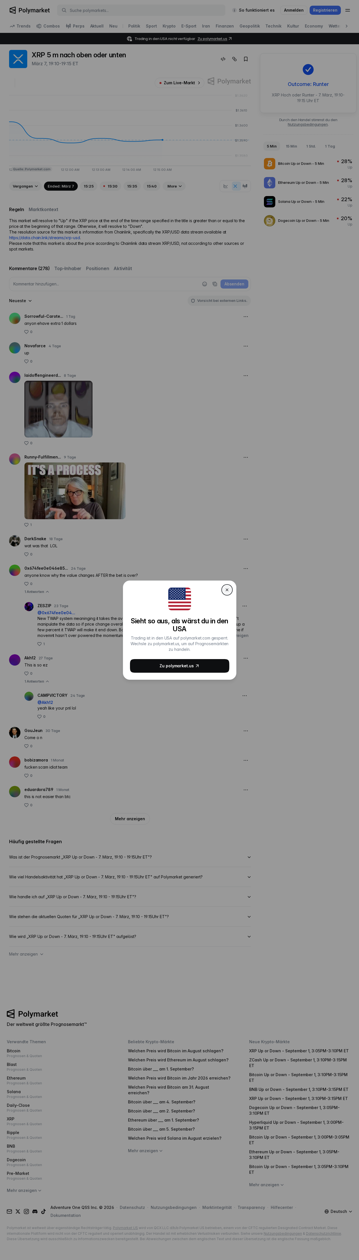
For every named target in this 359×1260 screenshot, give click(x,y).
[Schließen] (227, 589)
